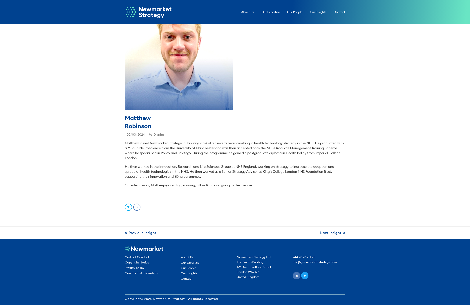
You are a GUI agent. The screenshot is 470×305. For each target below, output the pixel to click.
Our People (188, 268)
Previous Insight (142, 232)
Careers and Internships (141, 273)
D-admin (159, 134)
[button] (128, 207)
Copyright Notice (137, 262)
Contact (186, 278)
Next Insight (330, 232)
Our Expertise (190, 262)
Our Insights (189, 273)
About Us (187, 257)
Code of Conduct (137, 257)
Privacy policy (134, 268)
